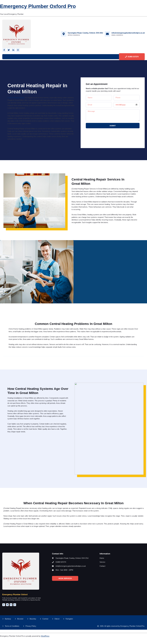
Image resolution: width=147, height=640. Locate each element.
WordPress (45, 636)
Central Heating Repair (15, 98)
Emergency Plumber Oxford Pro (38, 6)
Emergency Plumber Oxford (14, 594)
